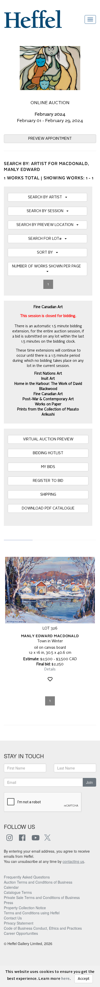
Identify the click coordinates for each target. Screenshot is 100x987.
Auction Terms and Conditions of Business (38, 882)
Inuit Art (48, 379)
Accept (83, 979)
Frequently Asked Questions (27, 877)
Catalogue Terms (18, 892)
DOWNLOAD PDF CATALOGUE (48, 508)
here (65, 979)
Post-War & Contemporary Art (48, 399)
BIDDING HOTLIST (48, 453)
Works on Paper (48, 404)
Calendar (11, 887)
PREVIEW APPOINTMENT (50, 138)
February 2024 (50, 114)
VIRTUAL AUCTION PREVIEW (48, 439)
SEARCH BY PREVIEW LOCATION (46, 225)
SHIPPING (48, 494)
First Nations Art (48, 373)
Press (8, 902)
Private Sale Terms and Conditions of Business (42, 897)
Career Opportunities (21, 933)
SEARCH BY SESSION (46, 211)
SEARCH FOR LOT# (46, 239)
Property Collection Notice (25, 907)
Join (89, 782)
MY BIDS (48, 467)
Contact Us (13, 917)
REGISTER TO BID (48, 481)
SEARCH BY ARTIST (46, 197)
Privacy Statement (18, 923)
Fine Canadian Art (48, 394)
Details (50, 669)
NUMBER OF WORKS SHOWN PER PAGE (47, 266)
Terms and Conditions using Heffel (31, 912)
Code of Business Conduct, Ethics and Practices (43, 928)
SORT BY (46, 252)
